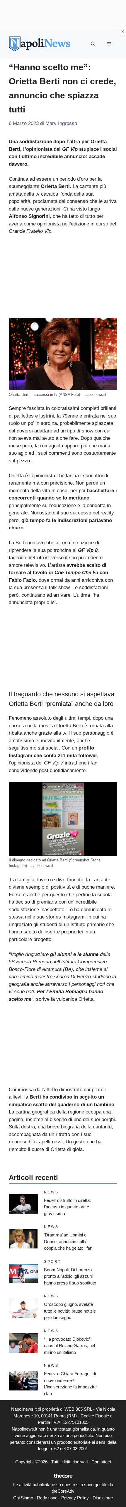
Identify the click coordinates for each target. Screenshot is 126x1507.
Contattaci (101, 1461)
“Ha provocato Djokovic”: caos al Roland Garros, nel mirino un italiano (69, 1346)
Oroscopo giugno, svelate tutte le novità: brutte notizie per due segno (70, 1311)
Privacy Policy (75, 1497)
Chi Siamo (23, 1497)
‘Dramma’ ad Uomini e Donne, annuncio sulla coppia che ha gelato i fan (68, 1241)
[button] (93, 44)
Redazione (47, 1497)
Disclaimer (103, 1497)
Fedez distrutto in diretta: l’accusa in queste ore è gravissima (67, 1207)
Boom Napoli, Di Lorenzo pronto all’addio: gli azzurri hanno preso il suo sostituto (70, 1276)
